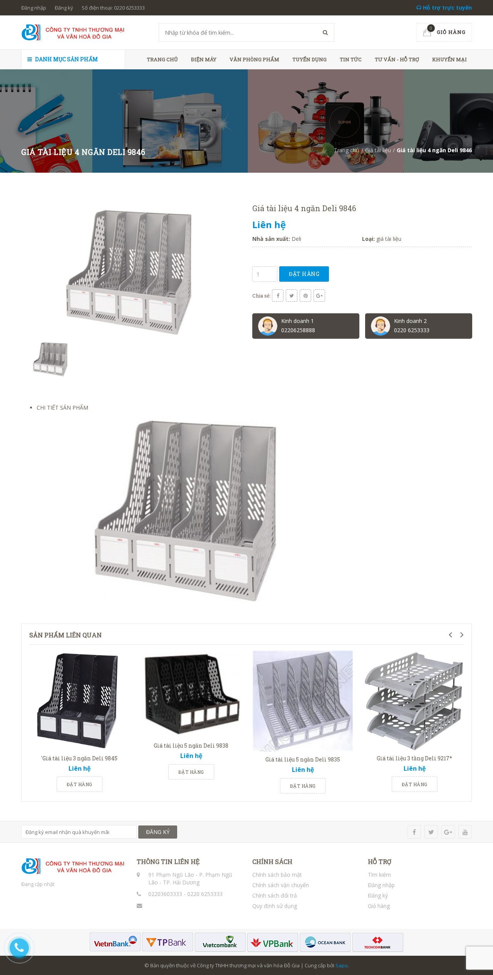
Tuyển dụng (309, 59)
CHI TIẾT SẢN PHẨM (62, 407)
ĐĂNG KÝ (157, 831)
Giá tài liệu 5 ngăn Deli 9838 (191, 745)
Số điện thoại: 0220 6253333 (113, 7)
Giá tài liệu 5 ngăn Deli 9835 (302, 759)
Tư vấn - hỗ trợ (397, 59)
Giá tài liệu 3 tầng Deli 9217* (414, 758)
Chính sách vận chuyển (280, 885)
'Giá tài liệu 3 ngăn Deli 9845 (79, 758)
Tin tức (351, 59)
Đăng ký (64, 7)
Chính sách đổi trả (274, 895)
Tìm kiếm (379, 874)
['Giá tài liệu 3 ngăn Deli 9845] (79, 701)
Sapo (341, 965)
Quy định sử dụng (274, 905)
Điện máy (203, 59)
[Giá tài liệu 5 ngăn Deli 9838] (191, 694)
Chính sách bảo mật (277, 874)
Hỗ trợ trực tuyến (446, 7)
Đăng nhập (33, 7)
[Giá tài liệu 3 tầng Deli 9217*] (414, 701)
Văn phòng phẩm (254, 59)
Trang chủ (162, 59)
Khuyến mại (449, 59)
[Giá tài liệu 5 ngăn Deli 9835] (303, 701)
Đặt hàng (304, 273)
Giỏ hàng (379, 905)
